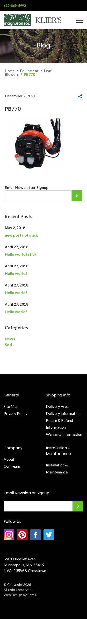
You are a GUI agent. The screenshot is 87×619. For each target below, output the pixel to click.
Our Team (12, 466)
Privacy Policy (15, 413)
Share (80, 96)
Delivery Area (57, 406)
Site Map (11, 406)
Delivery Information (63, 413)
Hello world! (16, 273)
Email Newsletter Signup (27, 187)
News (10, 338)
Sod (8, 344)
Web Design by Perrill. (20, 595)
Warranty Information (64, 434)
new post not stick (21, 235)
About (9, 459)
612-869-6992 (15, 5)
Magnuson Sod (32, 20)
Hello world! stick (20, 254)
